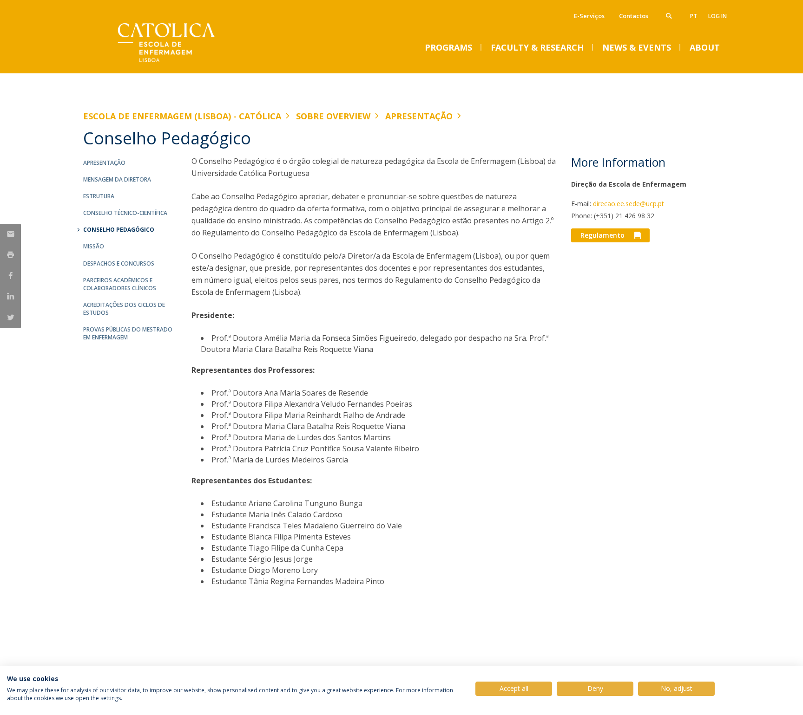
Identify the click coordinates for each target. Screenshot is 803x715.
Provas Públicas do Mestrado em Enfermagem (127, 333)
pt (693, 16)
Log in (717, 16)
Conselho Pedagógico (118, 230)
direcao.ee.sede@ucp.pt (628, 203)
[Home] (176, 63)
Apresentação (419, 116)
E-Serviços (589, 16)
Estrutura (98, 196)
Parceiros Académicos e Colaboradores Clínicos (119, 284)
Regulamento (602, 235)
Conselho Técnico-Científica (125, 213)
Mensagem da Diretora (117, 179)
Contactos (633, 16)
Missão (93, 246)
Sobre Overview (333, 116)
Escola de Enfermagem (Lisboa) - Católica (182, 116)
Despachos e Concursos (118, 263)
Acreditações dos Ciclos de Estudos (124, 309)
